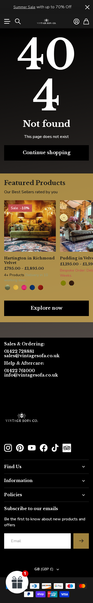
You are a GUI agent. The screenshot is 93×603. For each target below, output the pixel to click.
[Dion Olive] (63, 283)
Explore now (46, 308)
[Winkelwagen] (86, 21)
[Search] (18, 21)
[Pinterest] (20, 448)
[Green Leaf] (7, 287)
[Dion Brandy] (71, 283)
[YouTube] (32, 448)
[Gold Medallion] (15, 287)
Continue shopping (47, 152)
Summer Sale (24, 7)
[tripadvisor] (67, 448)
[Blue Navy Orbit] (32, 287)
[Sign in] (76, 21)
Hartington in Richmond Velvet (29, 260)
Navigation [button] (7, 21)
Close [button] (87, 7)
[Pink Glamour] (24, 287)
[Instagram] (8, 448)
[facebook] (44, 448)
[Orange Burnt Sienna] (40, 287)
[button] (17, 582)
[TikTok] (55, 448)
